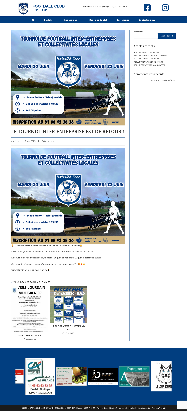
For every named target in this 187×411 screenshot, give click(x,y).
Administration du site (141, 408)
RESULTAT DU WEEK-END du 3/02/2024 (149, 65)
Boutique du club (98, 19)
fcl (16, 141)
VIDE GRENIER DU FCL (29, 335)
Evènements (48, 141)
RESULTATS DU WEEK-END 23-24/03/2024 (150, 55)
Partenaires (123, 19)
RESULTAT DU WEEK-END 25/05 (146, 52)
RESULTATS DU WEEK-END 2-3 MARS (148, 62)
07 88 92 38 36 (121, 7)
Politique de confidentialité (107, 408)
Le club (48, 19)
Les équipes (70, 19)
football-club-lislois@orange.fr (98, 7)
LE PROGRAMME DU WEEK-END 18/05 (68, 328)
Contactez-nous (147, 19)
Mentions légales (125, 408)
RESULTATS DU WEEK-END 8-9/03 (147, 58)
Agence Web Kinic (159, 408)
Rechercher (139, 31)
